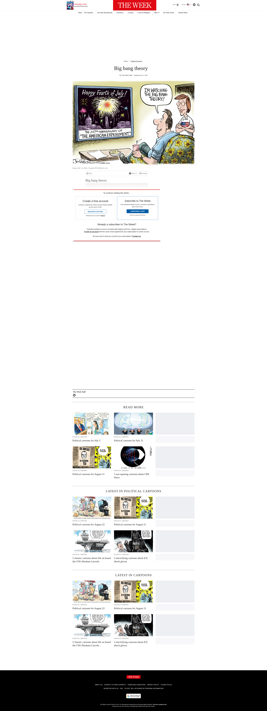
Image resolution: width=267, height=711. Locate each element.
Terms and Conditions (136, 685)
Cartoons (131, 12)
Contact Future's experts (115, 685)
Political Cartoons (136, 61)
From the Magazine (144, 12)
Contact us (136, 236)
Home (126, 61)
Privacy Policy (153, 685)
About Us (98, 685)
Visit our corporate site (160, 704)
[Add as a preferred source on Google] (133, 696)
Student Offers (183, 12)
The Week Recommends (104, 12)
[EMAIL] (75, 395)
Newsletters (120, 12)
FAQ (121, 688)
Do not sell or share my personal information (144, 688)
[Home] (80, 13)
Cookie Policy (166, 685)
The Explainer (88, 12)
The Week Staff (127, 75)
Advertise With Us (111, 688)
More (156, 12)
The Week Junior (168, 12)
